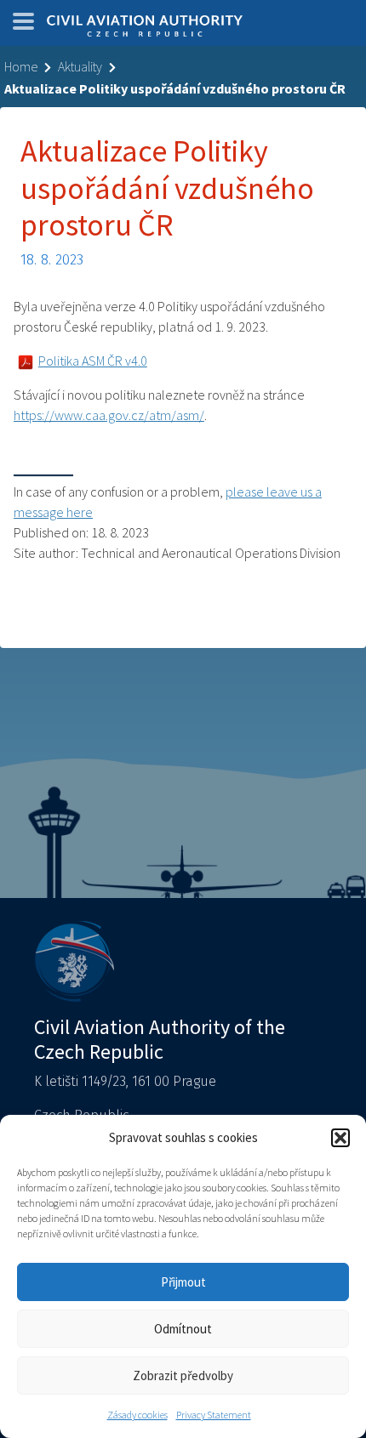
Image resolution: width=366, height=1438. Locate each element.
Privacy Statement (213, 1414)
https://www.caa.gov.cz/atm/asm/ (109, 414)
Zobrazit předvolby (183, 1375)
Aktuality (80, 66)
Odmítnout (183, 1329)
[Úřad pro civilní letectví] (145, 27)
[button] (340, 1137)
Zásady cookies (137, 1414)
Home (20, 66)
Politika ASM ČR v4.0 (92, 360)
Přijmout (183, 1282)
